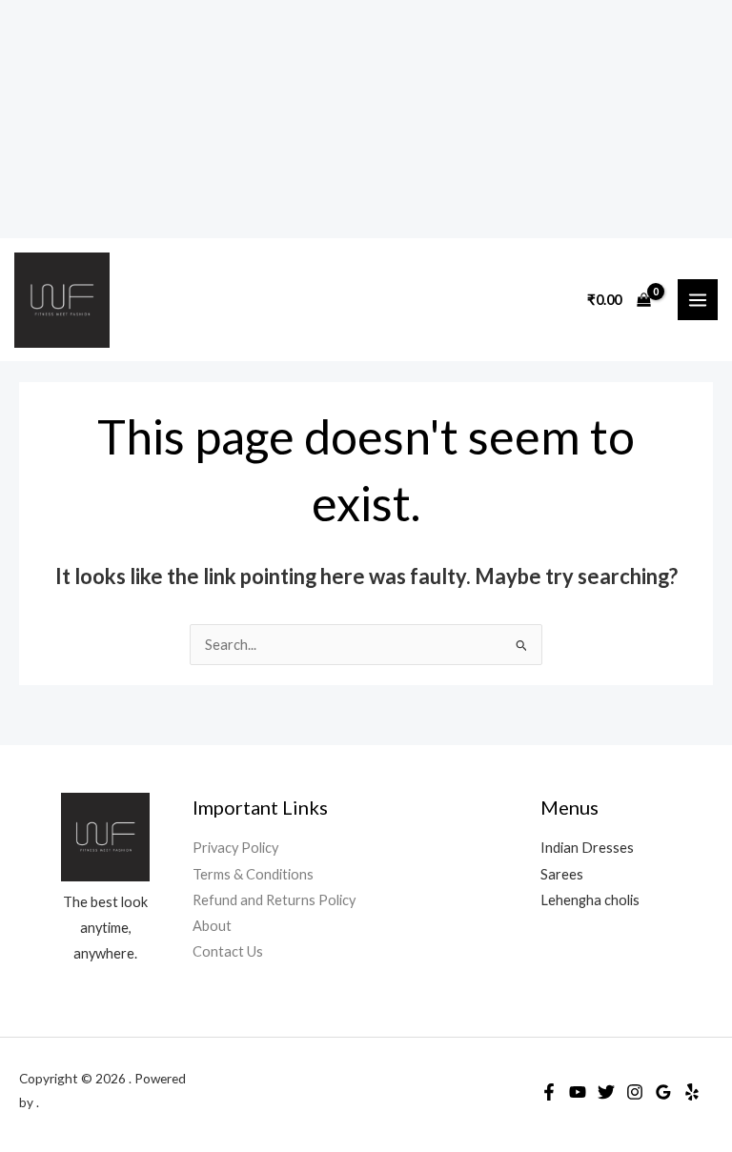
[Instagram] (634, 1092)
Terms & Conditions (253, 874)
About (212, 926)
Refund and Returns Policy (274, 900)
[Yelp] (692, 1092)
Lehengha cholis (590, 900)
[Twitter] (606, 1092)
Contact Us (228, 951)
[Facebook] (549, 1092)
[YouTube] (577, 1092)
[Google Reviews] (663, 1092)
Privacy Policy (235, 847)
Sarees (561, 874)
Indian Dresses (587, 847)
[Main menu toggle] (698, 299)
